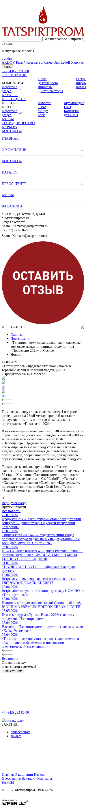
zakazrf (16, 736)
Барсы (8, 782)
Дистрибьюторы (50, 91)
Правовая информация (19, 797)
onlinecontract (20, 732)
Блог (41, 115)
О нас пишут (43, 109)
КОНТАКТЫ (12, 131)
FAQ (67, 107)
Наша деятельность (48, 81)
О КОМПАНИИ (14, 75)
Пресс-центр (12, 778)
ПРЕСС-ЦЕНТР (14, 99)
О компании (24, 774)
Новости (44, 103)
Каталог (40, 774)
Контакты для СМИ (71, 113)
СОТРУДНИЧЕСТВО (18, 123)
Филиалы (45, 87)
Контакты (44, 778)
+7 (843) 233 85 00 (15, 712)
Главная (8, 774)
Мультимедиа (74, 103)
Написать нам (13, 671)
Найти (7, 66)
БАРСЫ (8, 119)
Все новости (11, 511)
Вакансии (29, 778)
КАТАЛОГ (10, 95)
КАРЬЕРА (9, 127)
